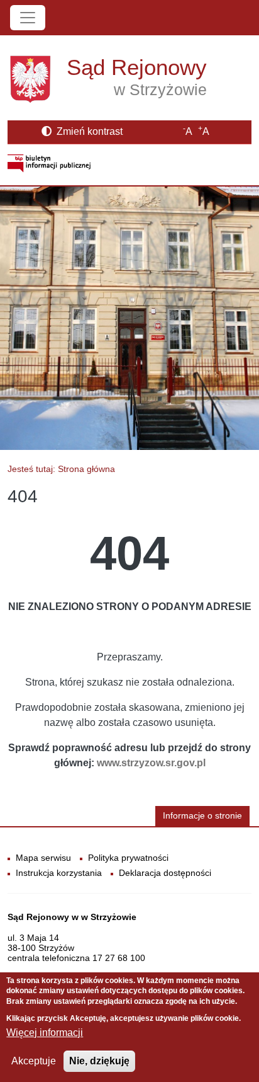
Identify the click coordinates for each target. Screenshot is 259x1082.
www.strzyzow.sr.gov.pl (151, 762)
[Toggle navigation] (27, 17)
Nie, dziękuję (99, 1061)
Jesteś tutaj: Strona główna (61, 469)
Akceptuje (33, 1061)
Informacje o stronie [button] (202, 815)
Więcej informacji (44, 1032)
